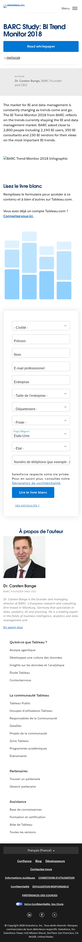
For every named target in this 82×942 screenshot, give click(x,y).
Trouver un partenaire (25, 779)
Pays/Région (22, 431)
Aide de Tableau (21, 824)
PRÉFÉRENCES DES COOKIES (39, 895)
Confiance (24, 861)
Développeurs (55, 861)
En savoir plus (13, 627)
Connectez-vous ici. (18, 216)
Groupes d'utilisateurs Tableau (31, 711)
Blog (38, 861)
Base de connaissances (26, 809)
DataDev (15, 726)
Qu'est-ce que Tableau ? (28, 642)
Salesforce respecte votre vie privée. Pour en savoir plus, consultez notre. (41, 478)
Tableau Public (20, 703)
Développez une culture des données (36, 657)
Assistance (18, 801)
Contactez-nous (20, 680)
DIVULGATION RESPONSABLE (50, 886)
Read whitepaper (41, 46)
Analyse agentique (23, 650)
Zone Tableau (19, 741)
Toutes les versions (23, 832)
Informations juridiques (20, 877)
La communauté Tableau (29, 695)
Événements (18, 756)
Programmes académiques (28, 748)
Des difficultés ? (27, 505)
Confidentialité (20, 886)
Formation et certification (28, 817)
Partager (13, 58)
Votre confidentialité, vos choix (44, 904)
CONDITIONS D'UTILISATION (56, 877)
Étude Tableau (20, 673)
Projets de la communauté (28, 733)
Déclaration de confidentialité (36, 483)
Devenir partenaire (23, 786)
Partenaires (19, 771)
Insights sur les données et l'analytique (37, 665)
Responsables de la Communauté (33, 718)
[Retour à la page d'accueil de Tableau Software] (18, 4)
